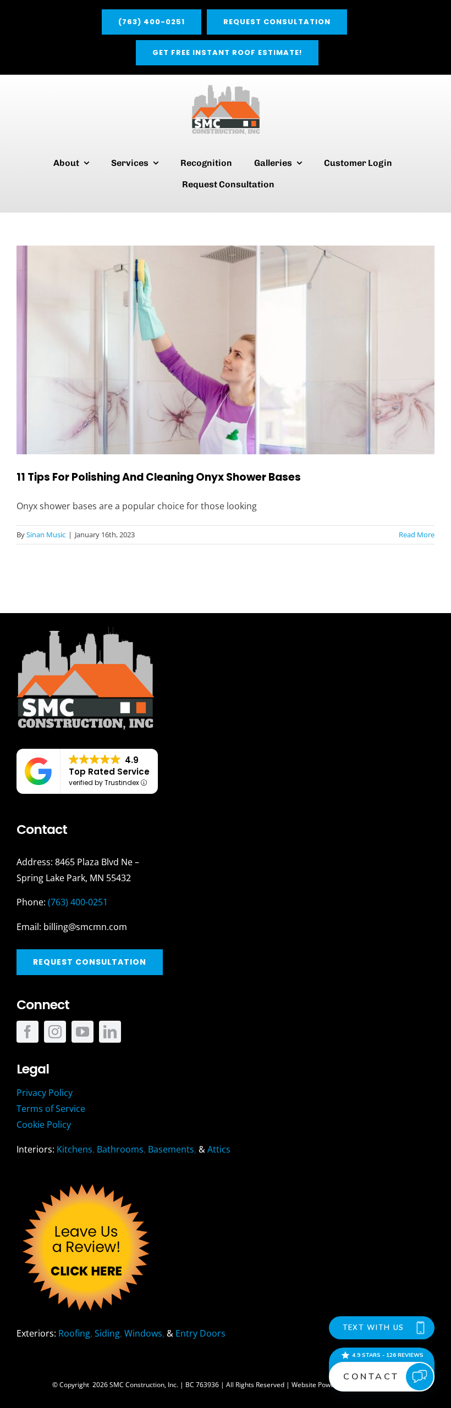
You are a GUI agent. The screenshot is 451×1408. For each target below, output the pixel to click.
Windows (143, 1333)
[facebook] (27, 1032)
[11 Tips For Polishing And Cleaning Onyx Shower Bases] (225, 350)
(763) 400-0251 (78, 902)
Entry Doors (200, 1333)
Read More (417, 534)
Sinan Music (45, 534)
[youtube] (83, 1032)
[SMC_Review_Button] (85, 1181)
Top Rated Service (109, 771)
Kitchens (74, 1149)
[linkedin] (110, 1032)
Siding (107, 1333)
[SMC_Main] (225, 87)
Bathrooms (120, 1149)
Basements (171, 1149)
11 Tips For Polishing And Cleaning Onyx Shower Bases (158, 477)
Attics (218, 1149)
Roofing (74, 1333)
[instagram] (55, 1032)
